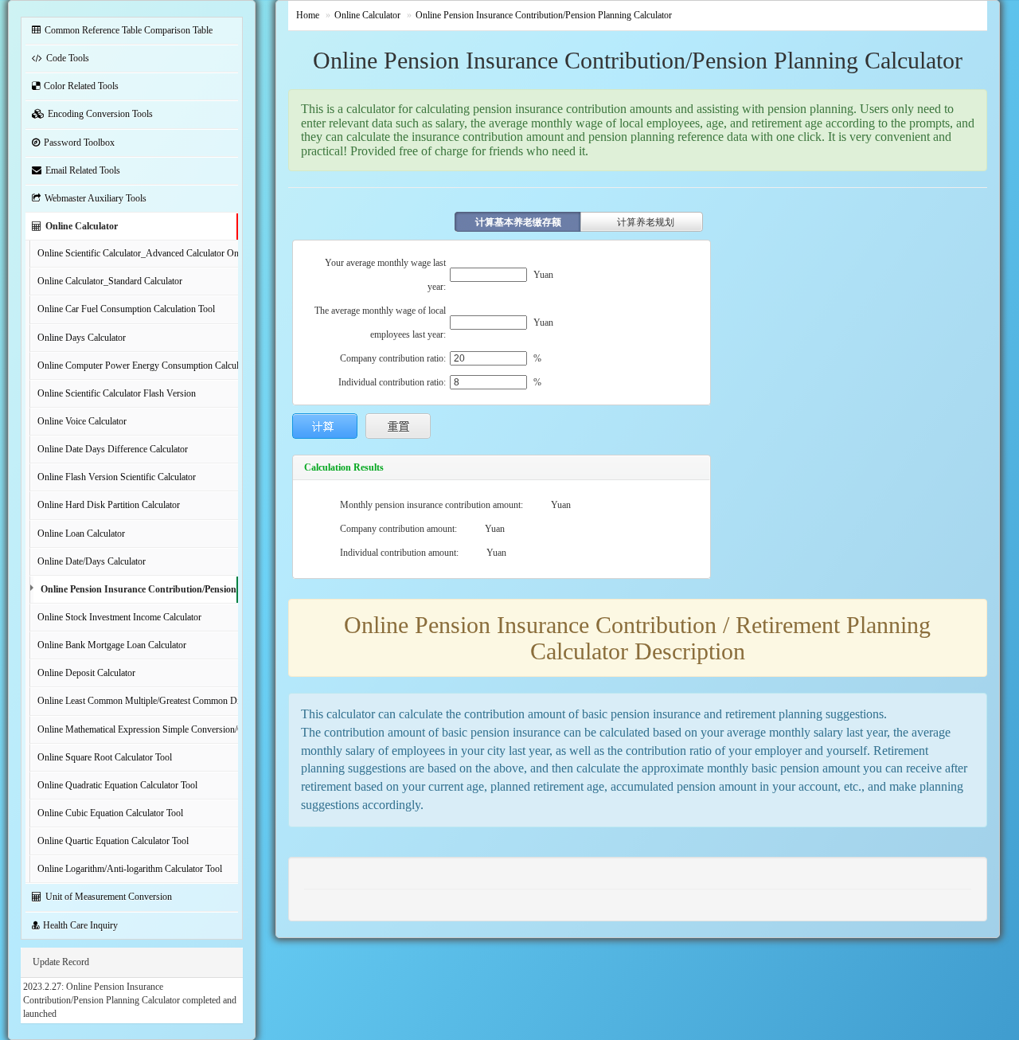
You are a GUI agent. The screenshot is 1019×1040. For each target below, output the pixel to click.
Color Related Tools (81, 86)
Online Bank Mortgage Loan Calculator (111, 645)
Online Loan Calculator (81, 533)
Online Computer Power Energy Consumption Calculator (137, 365)
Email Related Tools (82, 170)
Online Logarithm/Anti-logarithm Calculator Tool (129, 868)
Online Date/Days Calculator (91, 561)
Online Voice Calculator (82, 421)
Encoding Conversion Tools (100, 113)
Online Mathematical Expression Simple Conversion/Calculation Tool (137, 729)
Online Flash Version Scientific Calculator (116, 477)
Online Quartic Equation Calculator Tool (113, 840)
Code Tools (67, 58)
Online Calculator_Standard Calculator (109, 281)
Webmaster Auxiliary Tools (95, 198)
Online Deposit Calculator (86, 672)
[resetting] (398, 426)
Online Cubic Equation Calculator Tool (110, 813)
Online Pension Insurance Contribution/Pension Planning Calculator (139, 589)
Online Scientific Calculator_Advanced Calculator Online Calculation (137, 253)
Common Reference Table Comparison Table (129, 30)
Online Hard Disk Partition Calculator (108, 504)
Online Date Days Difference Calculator (112, 449)
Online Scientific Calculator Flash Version (116, 393)
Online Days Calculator (81, 337)
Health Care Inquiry (80, 925)
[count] (324, 426)
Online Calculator (81, 226)
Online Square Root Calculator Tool (104, 757)
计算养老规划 (645, 222)
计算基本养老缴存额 (518, 222)
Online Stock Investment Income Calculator (119, 617)
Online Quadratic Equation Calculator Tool (117, 785)
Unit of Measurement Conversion (108, 896)
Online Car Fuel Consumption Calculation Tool (126, 309)
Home (307, 15)
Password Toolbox (79, 142)
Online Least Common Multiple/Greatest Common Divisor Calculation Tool (137, 700)
